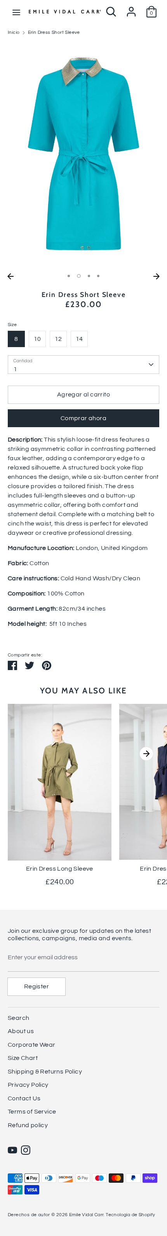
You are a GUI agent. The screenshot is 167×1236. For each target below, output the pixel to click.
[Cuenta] (131, 8)
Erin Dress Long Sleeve (59, 869)
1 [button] (69, 276)
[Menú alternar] (16, 12)
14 (79, 339)
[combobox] (83, 364)
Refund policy (28, 1125)
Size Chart (23, 1058)
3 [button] (89, 276)
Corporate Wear (32, 1045)
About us (21, 1031)
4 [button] (98, 276)
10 (37, 339)
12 (58, 339)
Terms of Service (32, 1112)
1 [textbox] (15, 369)
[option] (83, 155)
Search (18, 1018)
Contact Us (24, 1098)
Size (12, 324)
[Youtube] (12, 1150)
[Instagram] (25, 1150)
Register (36, 986)
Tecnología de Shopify (130, 1214)
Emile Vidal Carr (86, 1214)
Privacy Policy (28, 1085)
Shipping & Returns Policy (45, 1071)
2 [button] (79, 276)
